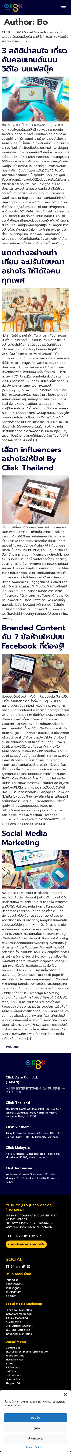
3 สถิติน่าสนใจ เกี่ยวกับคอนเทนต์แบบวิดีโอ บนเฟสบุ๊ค (34, 60)
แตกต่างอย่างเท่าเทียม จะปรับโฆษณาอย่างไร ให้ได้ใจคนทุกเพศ (33, 266)
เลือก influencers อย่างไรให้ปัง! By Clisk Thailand (32, 459)
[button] (65, 1394)
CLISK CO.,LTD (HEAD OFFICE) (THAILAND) (29, 1207)
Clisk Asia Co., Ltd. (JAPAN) (22, 1080)
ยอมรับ (35, 1418)
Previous (10, 1047)
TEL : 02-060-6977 (23, 1236)
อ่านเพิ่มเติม (35, 1438)
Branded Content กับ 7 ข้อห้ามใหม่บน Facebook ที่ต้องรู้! (34, 637)
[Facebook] (7, 1266)
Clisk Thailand (18, 1102)
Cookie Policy (33, 1447)
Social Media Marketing (24, 838)
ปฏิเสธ (35, 1428)
